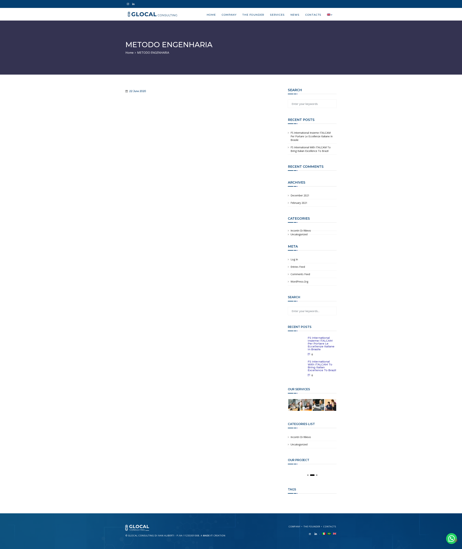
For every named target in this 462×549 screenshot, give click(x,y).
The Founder (253, 14)
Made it (208, 535)
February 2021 (299, 203)
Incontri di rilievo (301, 230)
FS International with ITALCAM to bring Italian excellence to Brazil (311, 149)
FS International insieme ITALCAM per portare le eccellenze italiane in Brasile (312, 136)
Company (229, 14)
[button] (451, 538)
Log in (294, 259)
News (294, 14)
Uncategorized (299, 234)
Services (277, 14)
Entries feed (298, 266)
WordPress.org (299, 281)
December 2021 (300, 195)
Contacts (313, 14)
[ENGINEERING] (138, 528)
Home (211, 14)
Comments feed (300, 274)
